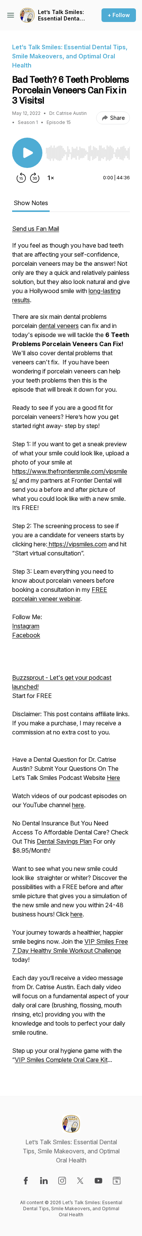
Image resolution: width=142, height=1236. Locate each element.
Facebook (26, 635)
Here (113, 777)
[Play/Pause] (27, 153)
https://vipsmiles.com (77, 544)
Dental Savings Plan (64, 841)
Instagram (25, 626)
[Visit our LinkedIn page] (44, 1180)
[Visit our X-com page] (80, 1180)
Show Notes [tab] (31, 203)
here (78, 805)
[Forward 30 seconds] (35, 178)
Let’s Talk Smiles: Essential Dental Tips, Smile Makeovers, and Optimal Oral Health (61, 15)
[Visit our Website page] (116, 1180)
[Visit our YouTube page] (98, 1180)
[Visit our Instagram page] (62, 1180)
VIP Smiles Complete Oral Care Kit (61, 1059)
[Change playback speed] (50, 178)
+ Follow (119, 15)
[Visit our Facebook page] (26, 1180)
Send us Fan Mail (35, 228)
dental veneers (59, 325)
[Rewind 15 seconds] (21, 178)
